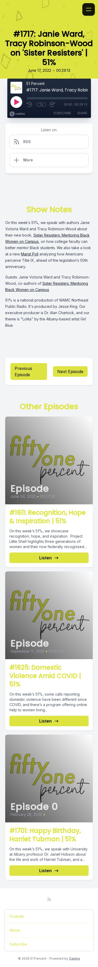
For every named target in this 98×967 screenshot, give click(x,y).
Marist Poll (29, 254)
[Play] (16, 102)
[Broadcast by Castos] (17, 114)
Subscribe (62, 113)
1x (41, 104)
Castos (74, 958)
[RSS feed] (49, 899)
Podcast (17, 916)
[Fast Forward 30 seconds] (52, 104)
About (15, 930)
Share (82, 113)
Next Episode (70, 371)
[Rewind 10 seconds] (30, 104)
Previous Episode (23, 371)
